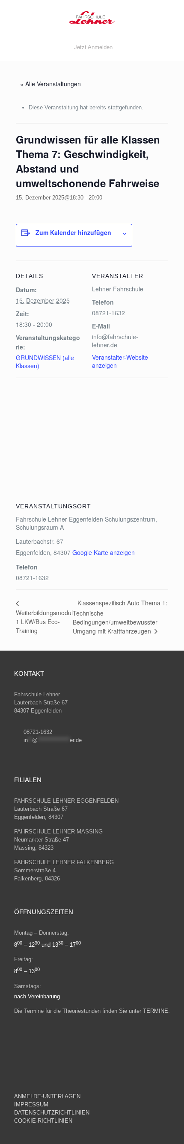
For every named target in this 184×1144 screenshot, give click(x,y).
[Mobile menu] (172, 17)
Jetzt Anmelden (93, 47)
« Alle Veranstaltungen (50, 83)
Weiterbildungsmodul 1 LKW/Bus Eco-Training (44, 621)
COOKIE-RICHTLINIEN (43, 1121)
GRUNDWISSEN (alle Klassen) (45, 361)
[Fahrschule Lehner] (92, 17)
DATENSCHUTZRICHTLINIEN (52, 1112)
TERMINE (155, 1011)
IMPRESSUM (32, 1104)
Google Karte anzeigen (103, 552)
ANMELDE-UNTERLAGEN (47, 1096)
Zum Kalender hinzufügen (73, 232)
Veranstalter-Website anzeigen (120, 361)
